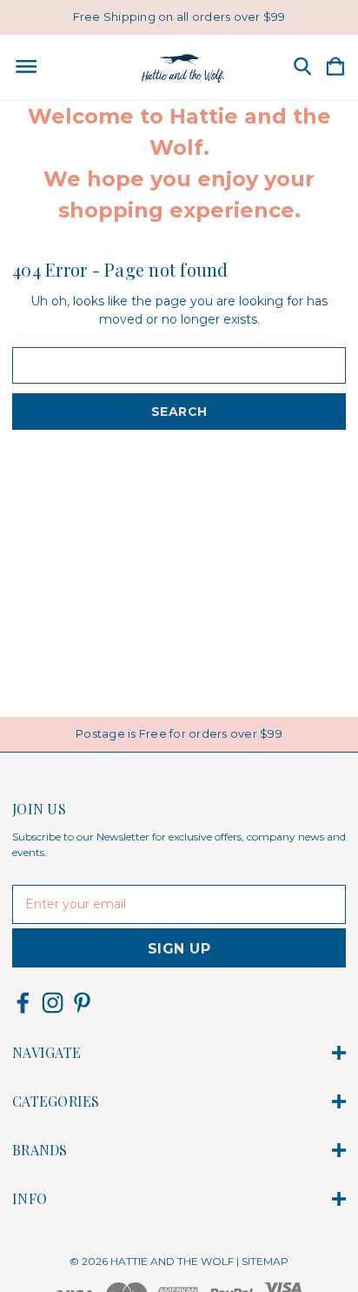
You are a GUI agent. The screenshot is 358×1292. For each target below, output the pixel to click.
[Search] (302, 67)
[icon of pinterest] (82, 1003)
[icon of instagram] (52, 1003)
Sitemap (265, 1261)
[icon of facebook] (23, 1003)
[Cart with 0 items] (335, 67)
